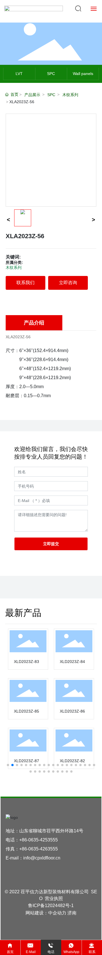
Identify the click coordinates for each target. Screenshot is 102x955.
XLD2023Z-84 (72, 661)
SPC (51, 73)
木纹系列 (70, 94)
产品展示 (32, 94)
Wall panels (83, 73)
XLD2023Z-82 (72, 761)
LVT (19, 73)
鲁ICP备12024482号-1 (51, 905)
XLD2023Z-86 (72, 711)
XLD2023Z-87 (26, 761)
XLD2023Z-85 (26, 711)
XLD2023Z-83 (26, 661)
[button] (8, 765)
